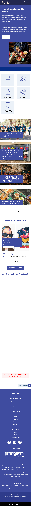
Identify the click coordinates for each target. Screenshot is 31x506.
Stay (15, 432)
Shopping (15, 422)
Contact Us (15, 424)
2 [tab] (15, 261)
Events (15, 416)
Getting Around (15, 427)
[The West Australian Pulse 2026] (15, 237)
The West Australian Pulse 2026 (11, 242)
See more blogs (14, 211)
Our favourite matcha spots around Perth (11, 203)
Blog (15, 434)
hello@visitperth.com (15, 406)
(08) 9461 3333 (15, 401)
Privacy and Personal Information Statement (15, 496)
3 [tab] (17, 261)
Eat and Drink (15, 429)
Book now (6, 37)
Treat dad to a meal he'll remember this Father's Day (10, 179)
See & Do (15, 419)
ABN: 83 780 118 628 (15, 494)
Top (23, 385)
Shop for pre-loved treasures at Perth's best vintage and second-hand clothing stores (11, 154)
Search (25, 2)
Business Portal (15, 437)
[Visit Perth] (6, 3)
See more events (15, 268)
